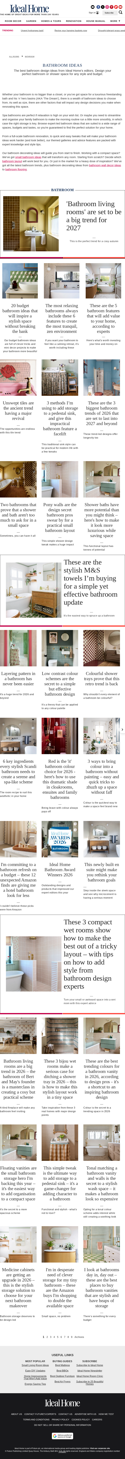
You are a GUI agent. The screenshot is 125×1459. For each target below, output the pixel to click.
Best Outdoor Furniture (62, 1376)
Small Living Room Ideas (35, 1365)
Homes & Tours (51, 21)
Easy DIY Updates (35, 1370)
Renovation (73, 21)
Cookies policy (81, 1419)
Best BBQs (62, 1370)
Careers (97, 1419)
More (113, 21)
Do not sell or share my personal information (62, 1425)
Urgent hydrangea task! (32, 30)
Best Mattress (62, 1365)
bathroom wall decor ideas (105, 165)
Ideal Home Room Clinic (90, 1376)
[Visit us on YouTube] (120, 7)
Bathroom (29, 56)
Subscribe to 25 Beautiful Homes (89, 1382)
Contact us (65, 1414)
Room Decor (13, 21)
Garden (31, 21)
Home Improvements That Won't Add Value (35, 1377)
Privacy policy (60, 1419)
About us (16, 1414)
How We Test (106, 1414)
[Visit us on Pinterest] (111, 7)
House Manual (95, 21)
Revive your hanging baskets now (71, 30)
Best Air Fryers (62, 1381)
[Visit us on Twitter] (103, 7)
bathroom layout (12, 161)
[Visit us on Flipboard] (116, 7)
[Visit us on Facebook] (98, 7)
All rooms (14, 56)
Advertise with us (85, 1414)
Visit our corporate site (100, 1448)
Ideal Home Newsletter (89, 1370)
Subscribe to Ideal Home (89, 1365)
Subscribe (109, 13)
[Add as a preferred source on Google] (62, 1436)
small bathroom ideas (28, 157)
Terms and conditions (36, 1419)
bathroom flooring (16, 169)
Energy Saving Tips (35, 1384)
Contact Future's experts (40, 1414)
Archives (79, 1337)
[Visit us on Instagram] (107, 7)
